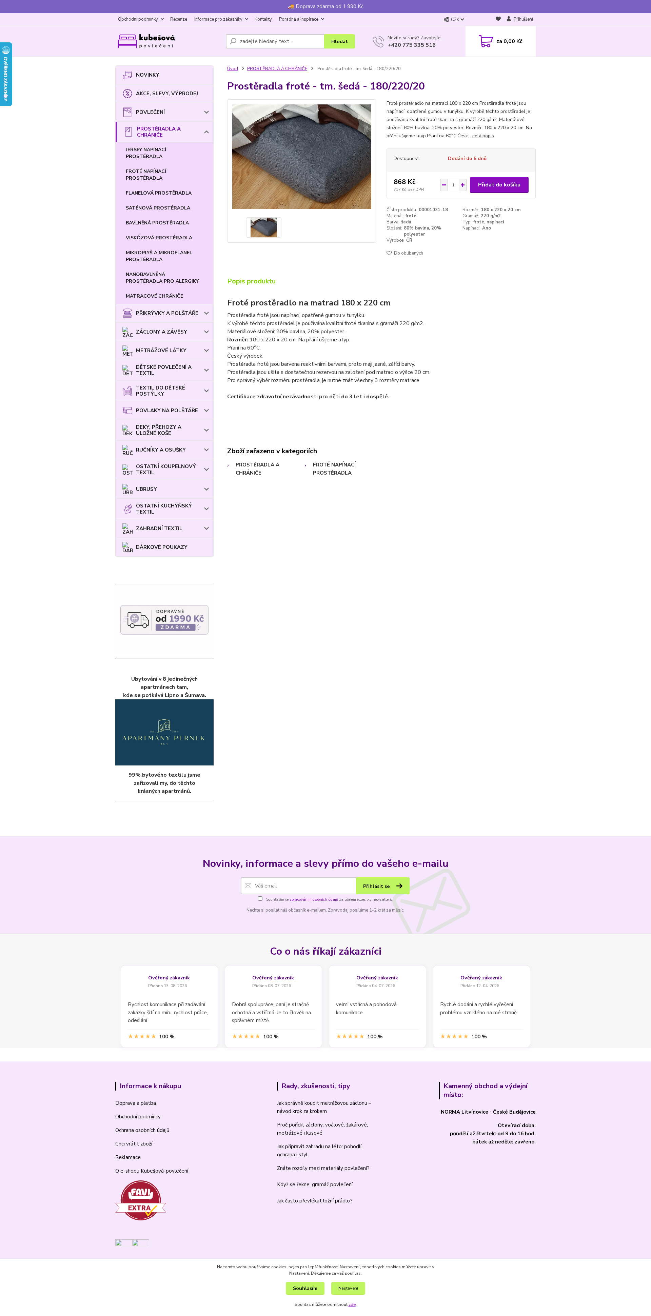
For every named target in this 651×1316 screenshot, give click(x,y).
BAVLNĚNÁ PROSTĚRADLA (157, 223)
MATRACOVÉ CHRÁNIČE (154, 296)
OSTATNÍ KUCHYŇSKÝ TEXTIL (164, 508)
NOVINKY (147, 75)
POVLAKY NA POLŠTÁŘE (167, 410)
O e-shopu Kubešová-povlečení (151, 1171)
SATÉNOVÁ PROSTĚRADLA (158, 208)
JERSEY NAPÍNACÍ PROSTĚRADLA (146, 153)
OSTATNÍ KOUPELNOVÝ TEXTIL (166, 469)
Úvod (232, 69)
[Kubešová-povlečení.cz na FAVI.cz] (140, 1200)
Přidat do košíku (499, 184)
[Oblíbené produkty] (498, 20)
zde (352, 1304)
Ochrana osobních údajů (142, 1130)
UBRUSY (146, 489)
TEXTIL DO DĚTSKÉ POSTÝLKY (160, 390)
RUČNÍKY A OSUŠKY (161, 449)
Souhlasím (305, 1288)
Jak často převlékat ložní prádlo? (315, 1200)
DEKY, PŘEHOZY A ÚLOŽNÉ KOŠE (158, 430)
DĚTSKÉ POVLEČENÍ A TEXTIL (164, 370)
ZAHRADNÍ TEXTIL (159, 528)
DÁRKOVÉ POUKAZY (162, 547)
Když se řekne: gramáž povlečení (315, 1184)
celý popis (483, 136)
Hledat (339, 41)
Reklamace (128, 1157)
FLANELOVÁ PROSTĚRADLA (159, 193)
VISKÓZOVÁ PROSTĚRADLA (159, 238)
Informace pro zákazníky (218, 19)
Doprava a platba (135, 1103)
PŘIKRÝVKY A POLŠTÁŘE (167, 313)
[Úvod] (167, 41)
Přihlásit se (377, 886)
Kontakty (263, 19)
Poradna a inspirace (298, 19)
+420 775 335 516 (412, 45)
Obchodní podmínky (138, 19)
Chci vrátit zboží (133, 1143)
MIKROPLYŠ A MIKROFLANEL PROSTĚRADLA (159, 256)
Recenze (178, 19)
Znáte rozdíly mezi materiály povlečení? (323, 1168)
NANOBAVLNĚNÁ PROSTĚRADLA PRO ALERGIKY (162, 277)
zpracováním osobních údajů (314, 899)
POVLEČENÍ (150, 112)
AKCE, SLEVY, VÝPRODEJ (167, 93)
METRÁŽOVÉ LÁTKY (161, 350)
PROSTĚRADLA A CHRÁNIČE (159, 131)
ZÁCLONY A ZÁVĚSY (161, 331)
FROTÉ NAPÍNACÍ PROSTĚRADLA (146, 174)
